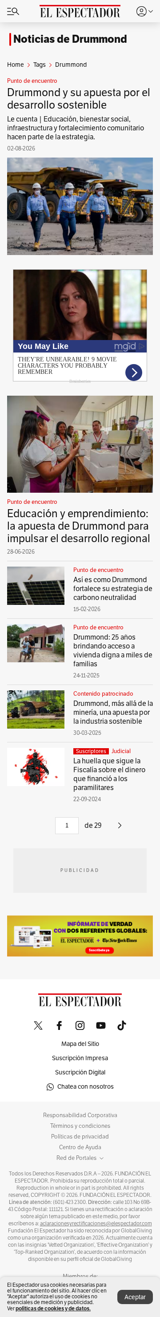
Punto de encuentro (32, 81)
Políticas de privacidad (80, 1137)
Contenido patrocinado (103, 693)
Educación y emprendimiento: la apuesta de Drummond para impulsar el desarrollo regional (78, 526)
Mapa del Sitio (80, 1044)
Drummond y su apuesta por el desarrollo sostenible (78, 99)
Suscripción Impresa (80, 1058)
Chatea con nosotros (85, 1086)
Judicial (121, 751)
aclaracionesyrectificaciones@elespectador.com (96, 1223)
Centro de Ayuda (80, 1147)
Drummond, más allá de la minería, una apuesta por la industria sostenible (113, 712)
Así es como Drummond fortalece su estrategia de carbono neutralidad (112, 588)
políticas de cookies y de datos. (53, 1308)
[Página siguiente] (119, 828)
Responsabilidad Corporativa (80, 1115)
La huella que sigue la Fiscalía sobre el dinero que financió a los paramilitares (109, 774)
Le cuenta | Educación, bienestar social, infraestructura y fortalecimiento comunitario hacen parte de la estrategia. (75, 128)
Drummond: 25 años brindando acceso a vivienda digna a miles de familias (112, 651)
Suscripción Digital (80, 1072)
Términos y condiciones (80, 1126)
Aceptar (135, 1297)
